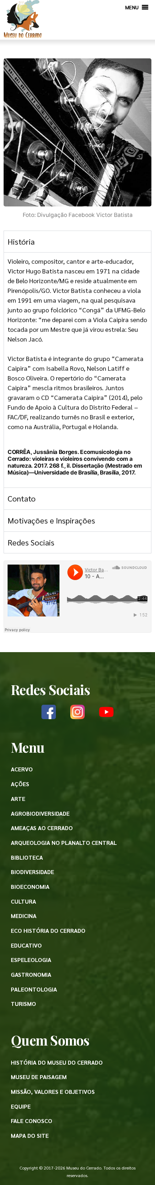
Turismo (23, 1003)
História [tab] (21, 241)
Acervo (22, 769)
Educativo (26, 945)
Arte (18, 798)
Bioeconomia (30, 886)
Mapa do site (30, 1135)
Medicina (23, 915)
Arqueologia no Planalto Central (64, 842)
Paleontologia (34, 989)
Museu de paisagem (39, 1077)
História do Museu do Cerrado (57, 1062)
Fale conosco (31, 1120)
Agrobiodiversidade (40, 813)
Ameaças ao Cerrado (42, 828)
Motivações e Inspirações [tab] (51, 520)
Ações (20, 784)
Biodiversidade (32, 872)
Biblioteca (27, 857)
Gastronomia (31, 974)
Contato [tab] (22, 498)
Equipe (21, 1106)
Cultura (23, 901)
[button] (132, 7)
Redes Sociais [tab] (31, 542)
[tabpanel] (77, 369)
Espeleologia (31, 959)
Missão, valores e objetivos (53, 1091)
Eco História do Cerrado (48, 930)
